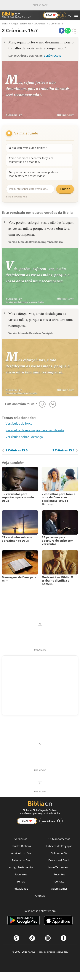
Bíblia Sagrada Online (16, 17)
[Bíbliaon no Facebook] (63, 938)
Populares (21, 874)
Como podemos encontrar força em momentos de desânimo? (31, 160)
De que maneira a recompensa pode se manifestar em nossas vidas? (33, 174)
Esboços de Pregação (59, 846)
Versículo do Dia (21, 853)
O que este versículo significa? (28, 148)
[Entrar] (62, 15)
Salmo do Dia (59, 853)
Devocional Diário (59, 860)
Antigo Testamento (21, 867)
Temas (21, 881)
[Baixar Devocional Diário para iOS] (58, 921)
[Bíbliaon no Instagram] (48, 938)
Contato (59, 881)
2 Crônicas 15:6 (17, 450)
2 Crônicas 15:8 (63, 450)
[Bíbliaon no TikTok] (32, 938)
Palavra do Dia (21, 860)
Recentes (59, 874)
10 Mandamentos (59, 839)
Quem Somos (59, 888)
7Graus (31, 951)
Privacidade (21, 888)
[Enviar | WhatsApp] (68, 31)
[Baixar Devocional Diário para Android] (23, 921)
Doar (51, 15)
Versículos (21, 839)
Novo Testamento (59, 867)
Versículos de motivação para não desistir (35, 430)
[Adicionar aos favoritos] (75, 31)
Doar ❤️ (27, 820)
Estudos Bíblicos (21, 846)
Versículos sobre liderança (24, 437)
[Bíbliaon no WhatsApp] (16, 938)
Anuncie (40, 895)
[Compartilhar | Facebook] (62, 31)
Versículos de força (19, 423)
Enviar (65, 189)
